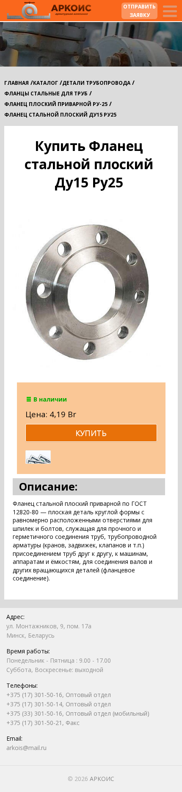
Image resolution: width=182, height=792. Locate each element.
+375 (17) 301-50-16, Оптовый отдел (58, 695)
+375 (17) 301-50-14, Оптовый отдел (58, 704)
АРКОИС (102, 779)
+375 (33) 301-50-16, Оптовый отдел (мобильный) (77, 713)
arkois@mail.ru (26, 748)
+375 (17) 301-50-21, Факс (43, 723)
